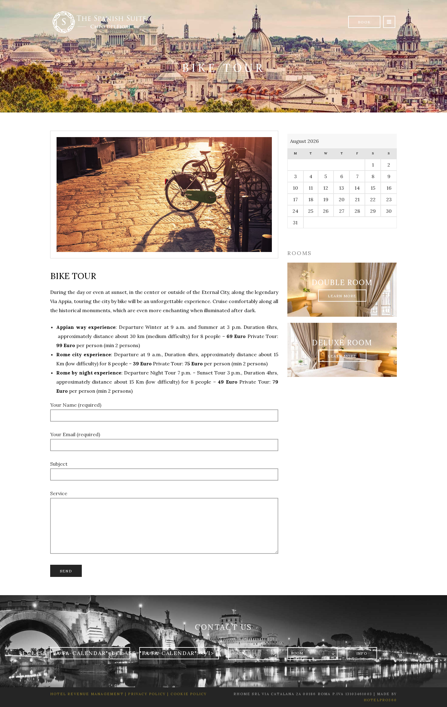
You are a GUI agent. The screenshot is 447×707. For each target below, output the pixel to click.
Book (364, 22)
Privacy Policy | (147, 694)
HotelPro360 (380, 700)
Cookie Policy (189, 694)
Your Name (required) (75, 405)
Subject (59, 464)
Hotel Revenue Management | (88, 694)
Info (361, 653)
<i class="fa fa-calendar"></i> (72, 653)
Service (58, 493)
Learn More (342, 295)
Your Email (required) (75, 434)
